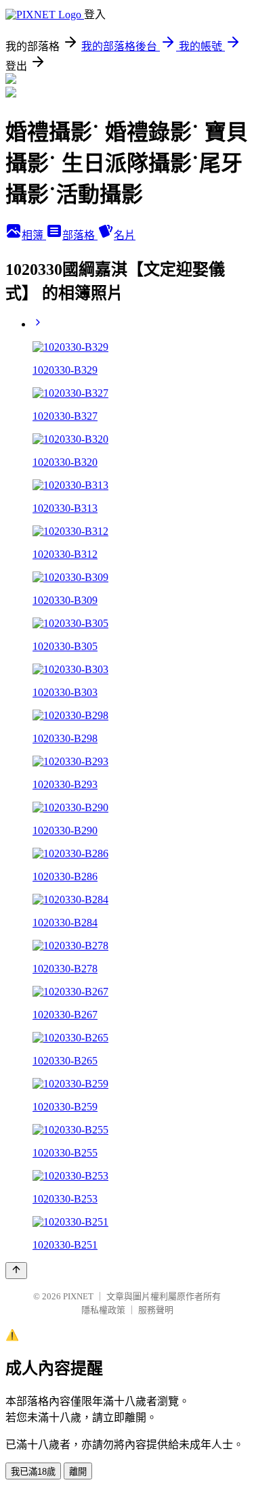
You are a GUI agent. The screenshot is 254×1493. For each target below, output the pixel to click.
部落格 (80, 235)
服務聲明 (155, 1310)
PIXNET (78, 1296)
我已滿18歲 (33, 1472)
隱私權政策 (103, 1310)
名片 (124, 235)
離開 (78, 1472)
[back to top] (16, 1270)
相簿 (34, 235)
